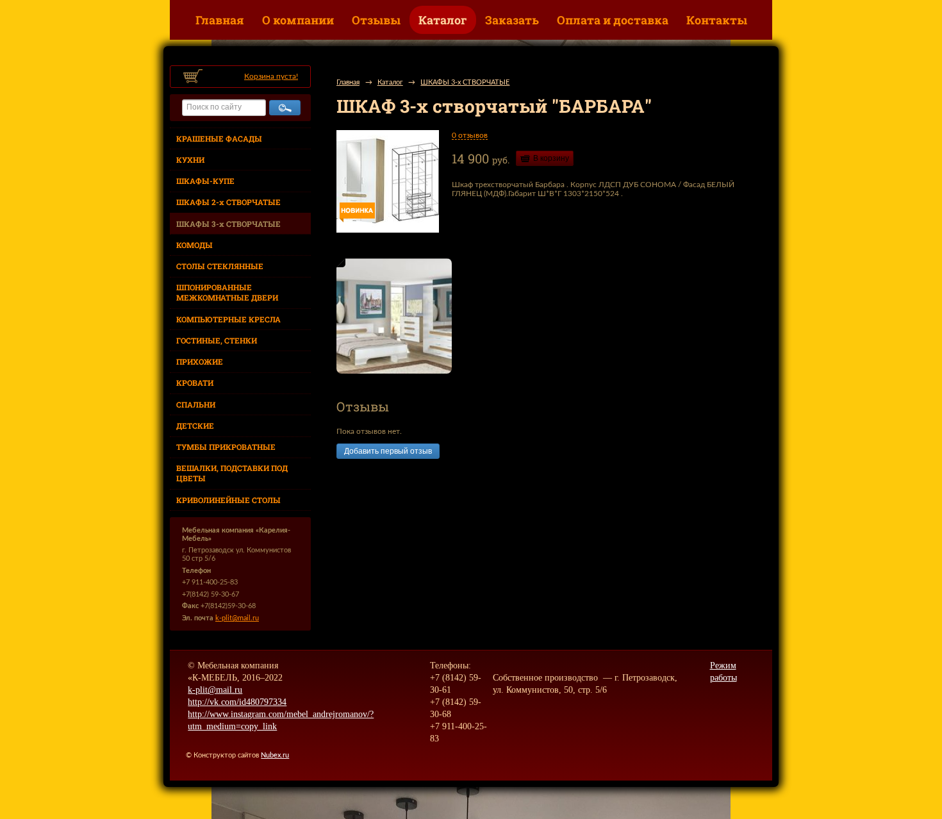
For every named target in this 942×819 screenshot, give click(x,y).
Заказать (512, 20)
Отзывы (376, 20)
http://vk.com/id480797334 (237, 702)
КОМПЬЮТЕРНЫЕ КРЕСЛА (228, 319)
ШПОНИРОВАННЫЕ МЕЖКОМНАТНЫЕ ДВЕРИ (227, 292)
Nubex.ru (275, 755)
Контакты (716, 20)
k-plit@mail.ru (237, 618)
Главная (219, 20)
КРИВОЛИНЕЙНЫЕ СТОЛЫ (228, 500)
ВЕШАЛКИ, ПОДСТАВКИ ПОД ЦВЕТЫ (232, 473)
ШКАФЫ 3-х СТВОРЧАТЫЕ (228, 224)
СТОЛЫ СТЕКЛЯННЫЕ (219, 266)
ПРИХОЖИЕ (199, 361)
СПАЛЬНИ (195, 404)
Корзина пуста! (271, 76)
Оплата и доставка (612, 20)
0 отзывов (470, 135)
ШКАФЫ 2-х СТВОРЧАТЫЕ (228, 202)
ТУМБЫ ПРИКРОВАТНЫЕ (226, 447)
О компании (298, 20)
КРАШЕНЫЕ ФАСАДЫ (219, 138)
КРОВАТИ (194, 382)
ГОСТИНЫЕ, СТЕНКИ (216, 340)
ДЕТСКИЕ (195, 425)
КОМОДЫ (194, 245)
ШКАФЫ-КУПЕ (205, 181)
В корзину (551, 158)
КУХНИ (190, 159)
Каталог (442, 20)
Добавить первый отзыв (388, 451)
